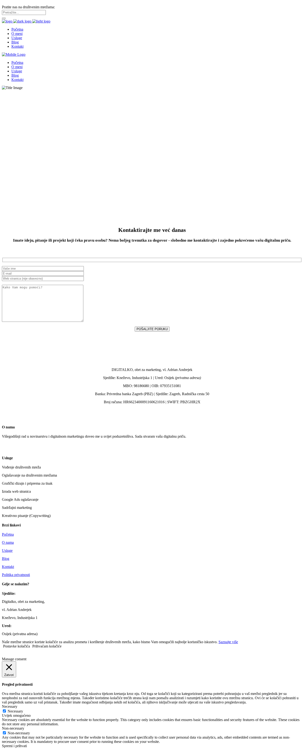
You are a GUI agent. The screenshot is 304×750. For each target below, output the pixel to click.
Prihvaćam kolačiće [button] (47, 646)
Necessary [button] (9, 706)
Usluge (7, 550)
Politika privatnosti (16, 575)
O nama (8, 542)
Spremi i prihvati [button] (14, 746)
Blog (5, 559)
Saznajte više (228, 642)
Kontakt (8, 567)
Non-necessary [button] (13, 728)
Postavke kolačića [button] (16, 646)
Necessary (15, 711)
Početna (8, 534)
